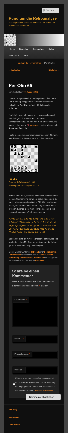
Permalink (39, 260)
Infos (26, 55)
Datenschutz (14, 424)
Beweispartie (50, 251)
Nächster (54, 70)
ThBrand (35, 251)
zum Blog (13, 409)
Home (12, 49)
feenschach (35, 124)
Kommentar (20, 299)
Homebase (39, 257)
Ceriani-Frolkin (46, 254)
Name (19, 338)
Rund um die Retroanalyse (33, 18)
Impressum (14, 417)
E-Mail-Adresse (22, 354)
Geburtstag (14, 257)
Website (18, 369)
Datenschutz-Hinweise (43, 390)
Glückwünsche (26, 257)
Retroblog (23, 49)
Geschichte (14, 55)
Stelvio (51, 49)
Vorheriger (15, 70)
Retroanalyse (38, 49)
